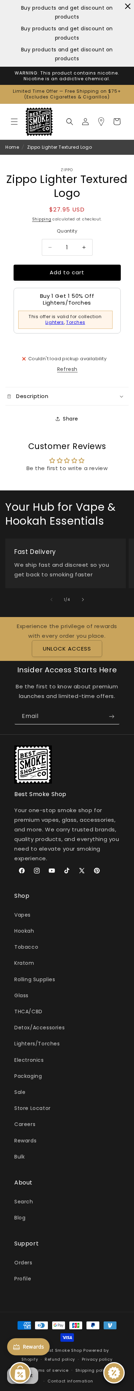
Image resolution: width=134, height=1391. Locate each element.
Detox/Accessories (39, 1027)
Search (23, 1201)
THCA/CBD (28, 1011)
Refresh (67, 369)
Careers (24, 1124)
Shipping (41, 219)
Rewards (25, 1140)
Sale (19, 1092)
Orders (23, 1262)
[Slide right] (83, 599)
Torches (75, 322)
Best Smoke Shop (63, 1350)
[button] (14, 121)
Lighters (54, 322)
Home (12, 147)
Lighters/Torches (37, 1043)
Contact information (70, 1381)
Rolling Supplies (34, 979)
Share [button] (70, 418)
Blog (19, 1217)
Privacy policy (97, 1359)
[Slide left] (51, 599)
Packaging (28, 1076)
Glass (21, 995)
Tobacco (26, 947)
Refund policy (60, 1359)
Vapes (22, 914)
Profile (22, 1278)
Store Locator (32, 1108)
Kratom (24, 963)
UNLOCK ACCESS (67, 648)
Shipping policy (92, 1370)
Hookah (24, 930)
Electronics (29, 1060)
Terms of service (50, 1370)
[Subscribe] (111, 716)
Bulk (19, 1156)
